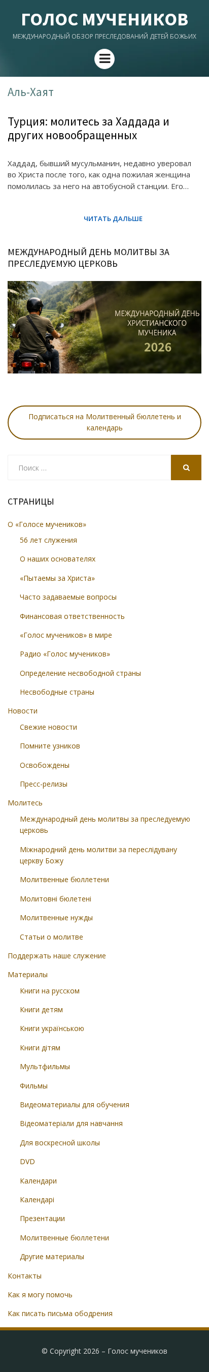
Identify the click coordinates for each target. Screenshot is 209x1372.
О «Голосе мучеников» (47, 524)
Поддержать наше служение (57, 955)
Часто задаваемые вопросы (68, 597)
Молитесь (25, 802)
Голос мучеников (104, 19)
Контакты (25, 1276)
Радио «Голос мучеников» (65, 654)
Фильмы (34, 1085)
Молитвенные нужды (56, 917)
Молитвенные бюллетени (64, 879)
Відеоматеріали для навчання (71, 1123)
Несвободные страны (57, 692)
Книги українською (52, 1028)
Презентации (42, 1218)
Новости (23, 710)
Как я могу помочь (40, 1294)
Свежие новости (48, 727)
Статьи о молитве (51, 937)
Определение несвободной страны (80, 673)
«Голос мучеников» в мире (66, 635)
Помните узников (50, 746)
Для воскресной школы (60, 1142)
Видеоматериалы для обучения (74, 1104)
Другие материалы (52, 1256)
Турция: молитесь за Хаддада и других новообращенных (88, 128)
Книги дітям (40, 1047)
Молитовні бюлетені (55, 898)
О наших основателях (57, 559)
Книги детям (41, 1009)
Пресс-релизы (43, 784)
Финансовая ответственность (72, 616)
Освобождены (44, 765)
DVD (27, 1161)
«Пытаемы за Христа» (57, 578)
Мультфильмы (45, 1066)
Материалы (28, 974)
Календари (38, 1181)
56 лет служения (48, 540)
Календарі (37, 1199)
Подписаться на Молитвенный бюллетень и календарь (104, 422)
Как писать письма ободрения (60, 1313)
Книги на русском (50, 990)
